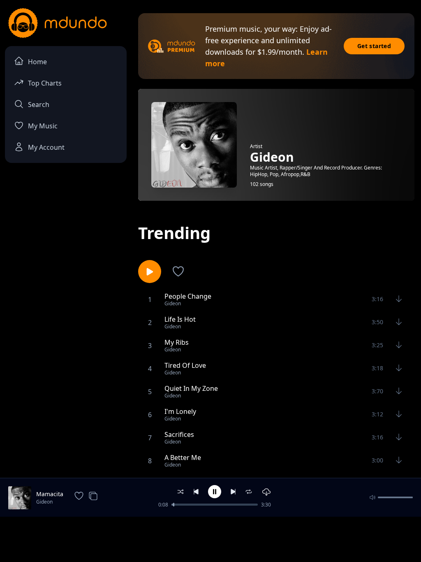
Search (38, 104)
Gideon (44, 501)
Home (37, 61)
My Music (43, 125)
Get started (374, 46)
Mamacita (49, 494)
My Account (46, 147)
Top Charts (45, 83)
